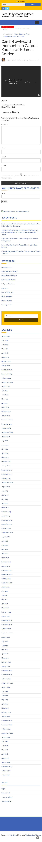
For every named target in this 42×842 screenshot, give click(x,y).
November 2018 (6, 725)
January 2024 (5, 466)
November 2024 (6, 424)
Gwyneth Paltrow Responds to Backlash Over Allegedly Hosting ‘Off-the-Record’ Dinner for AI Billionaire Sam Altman (19, 232)
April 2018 (4, 754)
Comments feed (6, 797)
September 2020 (7, 633)
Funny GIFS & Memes (8, 280)
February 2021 (6, 612)
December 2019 (6, 670)
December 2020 (6, 620)
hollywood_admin (11, 60)
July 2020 (4, 641)
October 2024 (6, 428)
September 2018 (7, 733)
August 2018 (5, 737)
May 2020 (4, 649)
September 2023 (7, 482)
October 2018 (6, 729)
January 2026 (5, 365)
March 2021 (5, 608)
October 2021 (6, 578)
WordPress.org (6, 801)
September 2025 (7, 382)
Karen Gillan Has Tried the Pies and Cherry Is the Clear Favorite (16, 31)
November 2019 (6, 674)
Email (3, 157)
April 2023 (4, 503)
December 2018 (6, 720)
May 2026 (4, 349)
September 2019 (7, 683)
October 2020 (6, 629)
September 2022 (7, 532)
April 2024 (4, 453)
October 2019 (6, 679)
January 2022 (5, 566)
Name (3, 148)
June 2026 (4, 344)
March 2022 (5, 558)
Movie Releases (6, 296)
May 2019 (4, 700)
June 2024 (4, 445)
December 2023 (6, 470)
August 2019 (5, 687)
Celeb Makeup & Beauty (9, 271)
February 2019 (6, 712)
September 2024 (7, 432)
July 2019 (4, 691)
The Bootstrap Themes (33, 835)
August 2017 (5, 775)
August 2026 (5, 336)
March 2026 (5, 357)
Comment (4, 124)
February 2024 (6, 461)
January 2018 (5, 762)
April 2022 (4, 553)
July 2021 (4, 591)
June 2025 (4, 395)
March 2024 (5, 457)
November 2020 (6, 624)
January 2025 (5, 415)
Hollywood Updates (8, 284)
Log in (3, 789)
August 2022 (5, 537)
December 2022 (6, 520)
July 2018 (4, 741)
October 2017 (5, 771)
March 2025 (5, 407)
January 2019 (5, 716)
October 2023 (6, 478)
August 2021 (5, 587)
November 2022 (6, 524)
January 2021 (5, 616)
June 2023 (4, 495)
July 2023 (4, 491)
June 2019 (4, 695)
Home (17, 1)
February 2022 (6, 562)
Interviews (4, 288)
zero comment (34, 60)
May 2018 (4, 750)
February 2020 (6, 662)
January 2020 (5, 666)
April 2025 (4, 403)
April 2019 (4, 704)
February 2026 (6, 361)
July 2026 (4, 340)
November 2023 (6, 474)
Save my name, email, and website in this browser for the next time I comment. (20, 177)
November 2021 (6, 574)
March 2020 (5, 658)
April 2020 (4, 654)
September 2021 (7, 583)
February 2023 (6, 512)
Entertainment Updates (9, 275)
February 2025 (6, 411)
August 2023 (5, 486)
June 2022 (4, 545)
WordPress (13, 835)
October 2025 (6, 378)
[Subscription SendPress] (21, 198)
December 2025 (6, 370)
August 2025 (5, 386)
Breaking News (6, 267)
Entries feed (5, 793)
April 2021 (4, 603)
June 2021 (4, 595)
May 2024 (4, 449)
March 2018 (5, 758)
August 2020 (5, 637)
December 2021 (6, 570)
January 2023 (5, 516)
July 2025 (4, 390)
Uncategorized (6, 305)
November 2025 (6, 374)
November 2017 (6, 766)
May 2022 (4, 549)
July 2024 (4, 441)
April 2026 (4, 353)
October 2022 (6, 528)
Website (3, 166)
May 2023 (4, 499)
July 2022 (4, 541)
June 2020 (4, 645)
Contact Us (23, 1)
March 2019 (5, 708)
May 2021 (4, 599)
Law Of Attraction (7, 292)
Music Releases (6, 300)
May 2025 (4, 399)
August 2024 (5, 436)
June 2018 (4, 746)
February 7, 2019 (23, 60)
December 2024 (6, 420)
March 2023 (5, 507)
